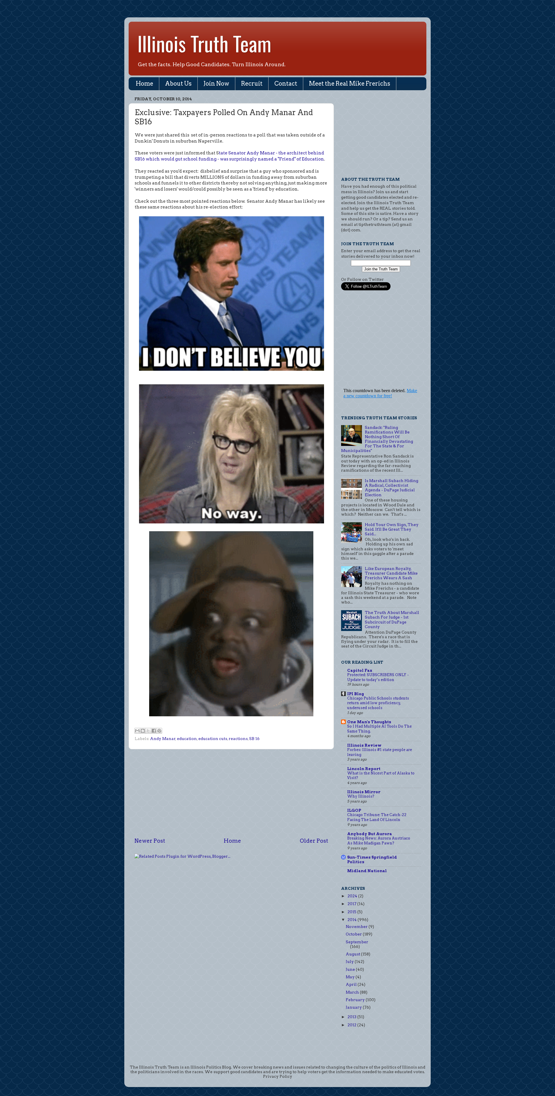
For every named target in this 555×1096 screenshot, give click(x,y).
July (350, 961)
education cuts (212, 738)
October (354, 934)
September (357, 942)
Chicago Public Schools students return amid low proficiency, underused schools (378, 703)
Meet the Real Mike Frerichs (349, 83)
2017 (352, 903)
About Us (178, 83)
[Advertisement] (231, 793)
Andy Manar (162, 738)
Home (144, 83)
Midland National (367, 870)
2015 (352, 911)
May (351, 977)
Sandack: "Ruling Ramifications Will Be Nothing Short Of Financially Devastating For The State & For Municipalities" (377, 439)
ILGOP (354, 810)
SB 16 (254, 738)
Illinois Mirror (363, 791)
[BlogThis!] (143, 731)
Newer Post (149, 840)
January (354, 1007)
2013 (352, 1016)
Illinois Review (364, 745)
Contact (285, 83)
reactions (238, 738)
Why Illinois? (360, 796)
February (356, 999)
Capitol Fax (359, 670)
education (187, 738)
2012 (352, 1025)
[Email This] (137, 731)
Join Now (216, 83)
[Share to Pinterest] (159, 731)
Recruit (251, 83)
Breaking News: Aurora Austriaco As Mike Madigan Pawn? (378, 840)
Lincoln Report (363, 768)
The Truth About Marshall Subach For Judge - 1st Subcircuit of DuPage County (392, 619)
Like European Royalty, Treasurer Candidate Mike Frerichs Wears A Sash (391, 573)
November (357, 926)
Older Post (314, 840)
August (353, 954)
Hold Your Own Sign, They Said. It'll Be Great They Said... (392, 529)
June (351, 969)
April (352, 984)
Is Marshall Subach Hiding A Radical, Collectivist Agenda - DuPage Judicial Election (391, 487)
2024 (352, 896)
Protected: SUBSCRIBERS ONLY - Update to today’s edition (378, 677)
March (353, 992)
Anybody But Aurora (369, 833)
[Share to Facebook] (154, 731)
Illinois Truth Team (204, 43)
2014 (352, 919)
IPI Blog (355, 693)
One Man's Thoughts (369, 721)
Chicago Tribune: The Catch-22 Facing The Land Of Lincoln (376, 817)
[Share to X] (148, 731)
